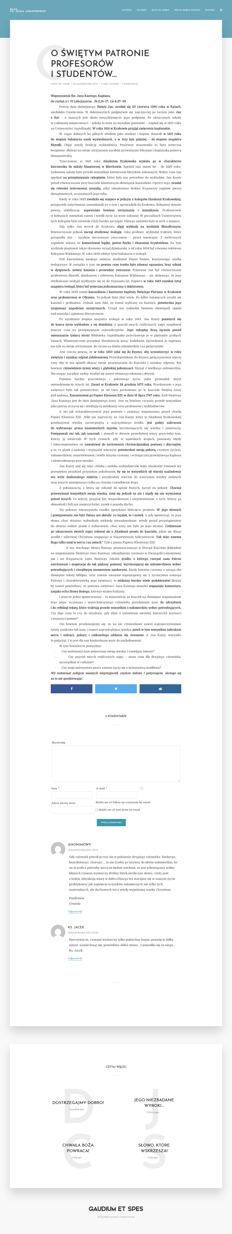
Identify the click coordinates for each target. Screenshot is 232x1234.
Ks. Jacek (64, 83)
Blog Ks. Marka (160, 10)
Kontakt (210, 10)
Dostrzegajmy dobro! (78, 1103)
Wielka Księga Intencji (187, 10)
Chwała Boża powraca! (78, 1148)
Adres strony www (63, 803)
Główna (127, 10)
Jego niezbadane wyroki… (154, 1103)
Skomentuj (58, 742)
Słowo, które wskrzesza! (154, 1148)
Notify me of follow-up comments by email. (123, 802)
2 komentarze (130, 83)
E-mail (101, 788)
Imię (55, 788)
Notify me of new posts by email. (119, 809)
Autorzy (142, 10)
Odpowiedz (75, 911)
